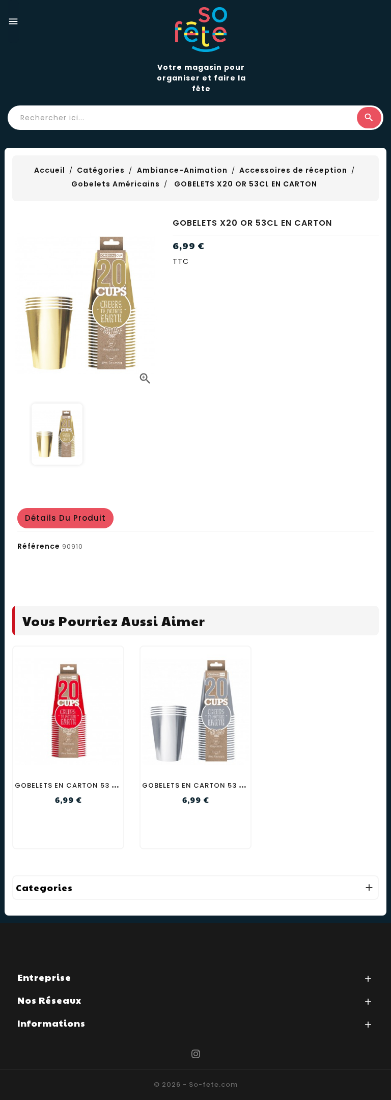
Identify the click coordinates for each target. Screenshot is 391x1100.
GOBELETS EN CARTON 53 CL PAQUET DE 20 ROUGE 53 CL (121, 785)
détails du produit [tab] (65, 518)
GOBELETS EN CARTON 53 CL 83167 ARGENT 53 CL (234, 785)
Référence (38, 546)
